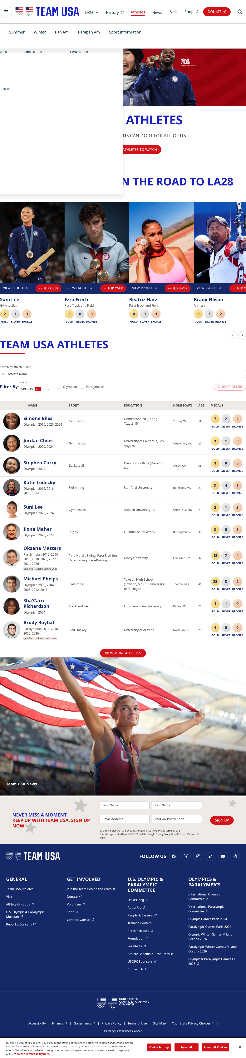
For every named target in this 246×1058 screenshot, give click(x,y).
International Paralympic (212, 909)
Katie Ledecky (39, 482)
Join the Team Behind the (91, 889)
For (137, 946)
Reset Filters (232, 387)
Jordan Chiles (38, 440)
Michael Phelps (40, 579)
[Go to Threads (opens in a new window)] (235, 856)
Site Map (159, 1023)
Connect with (80, 919)
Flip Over (50, 288)
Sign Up (222, 820)
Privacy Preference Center (123, 1031)
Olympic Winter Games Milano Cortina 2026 (210, 936)
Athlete (20, 904)
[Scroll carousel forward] (242, 335)
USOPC (142, 961)
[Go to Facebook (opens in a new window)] (173, 856)
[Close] (240, 1047)
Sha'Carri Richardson (36, 603)
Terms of (188, 834)
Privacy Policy (153, 830)
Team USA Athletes (19, 889)
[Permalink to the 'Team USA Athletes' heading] (112, 344)
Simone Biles (37, 418)
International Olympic (212, 896)
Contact (138, 969)
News (157, 12)
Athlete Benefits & (151, 954)
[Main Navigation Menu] (6, 12)
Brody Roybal (38, 622)
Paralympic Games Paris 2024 (209, 927)
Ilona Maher (37, 529)
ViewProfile (13, 289)
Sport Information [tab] (125, 32)
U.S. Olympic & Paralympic (29, 914)
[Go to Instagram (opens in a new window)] (198, 856)
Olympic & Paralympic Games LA (211, 961)
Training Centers (140, 923)
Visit (174, 11)
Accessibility (37, 1023)
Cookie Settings (159, 1047)
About (136, 907)
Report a (21, 924)
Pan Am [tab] (62, 32)
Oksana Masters (42, 548)
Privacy (164, 834)
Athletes (138, 12)
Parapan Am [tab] (89, 32)
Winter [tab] (40, 32)
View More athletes (123, 653)
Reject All (186, 1047)
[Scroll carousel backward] (233, 335)
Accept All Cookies (215, 1047)
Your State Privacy (193, 1023)
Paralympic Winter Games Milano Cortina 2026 (212, 949)
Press (140, 930)
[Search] (240, 12)
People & (142, 915)
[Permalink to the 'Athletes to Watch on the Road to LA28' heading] (237, 181)
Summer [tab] (17, 32)
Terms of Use (173, 830)
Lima (34, 51)
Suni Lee (33, 507)
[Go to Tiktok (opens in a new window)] (210, 856)
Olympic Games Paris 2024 (207, 919)
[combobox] (36, 389)
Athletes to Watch (140, 149)
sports (23, 382)
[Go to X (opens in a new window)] (186, 856)
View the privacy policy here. (32, 1054)
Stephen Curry (39, 462)
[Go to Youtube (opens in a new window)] (223, 856)
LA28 (89, 12)
